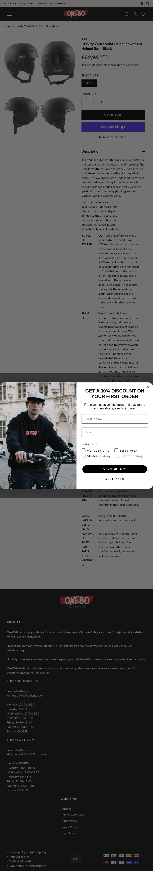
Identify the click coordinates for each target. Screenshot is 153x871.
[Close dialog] (148, 387)
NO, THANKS (114, 479)
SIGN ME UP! (115, 469)
